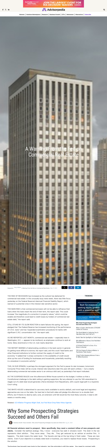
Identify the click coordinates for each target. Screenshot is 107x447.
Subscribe (88, 14)
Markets (21, 14)
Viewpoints (10, 288)
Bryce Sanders (27, 422)
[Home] (53, 9)
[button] (65, 287)
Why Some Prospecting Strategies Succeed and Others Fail (48, 422)
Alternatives (79, 14)
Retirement (70, 14)
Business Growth (55, 14)
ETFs (63, 14)
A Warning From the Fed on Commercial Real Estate (36, 288)
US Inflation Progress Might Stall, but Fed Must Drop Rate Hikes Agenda (43, 403)
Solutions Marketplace (33, 14)
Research (45, 14)
